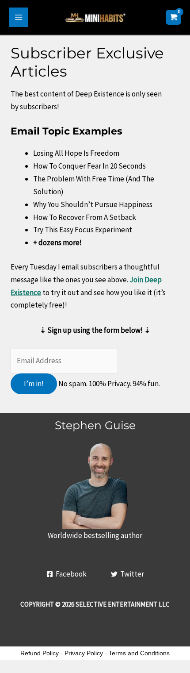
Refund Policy (39, 653)
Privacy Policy (84, 653)
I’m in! (34, 383)
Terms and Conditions (139, 653)
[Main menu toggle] (18, 17)
